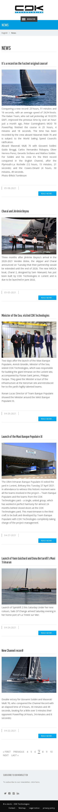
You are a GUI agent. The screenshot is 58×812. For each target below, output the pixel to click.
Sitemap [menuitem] (22, 808)
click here (35, 782)
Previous (18, 751)
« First (7, 751)
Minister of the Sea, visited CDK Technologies (25, 315)
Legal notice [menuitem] (34, 808)
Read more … (47, 193)
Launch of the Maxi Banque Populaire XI (22, 436)
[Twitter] (5, 793)
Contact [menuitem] (12, 808)
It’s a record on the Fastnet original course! (25, 63)
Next (6, 755)
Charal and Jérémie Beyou (15, 211)
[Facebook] (9, 793)
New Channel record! (12, 650)
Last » (15, 755)
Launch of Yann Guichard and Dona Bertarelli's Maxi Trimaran (28, 560)
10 (51, 751)
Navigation (31, 19)
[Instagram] (13, 793)
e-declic (8, 804)
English (5, 33)
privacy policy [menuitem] (49, 808)
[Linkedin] (18, 793)
